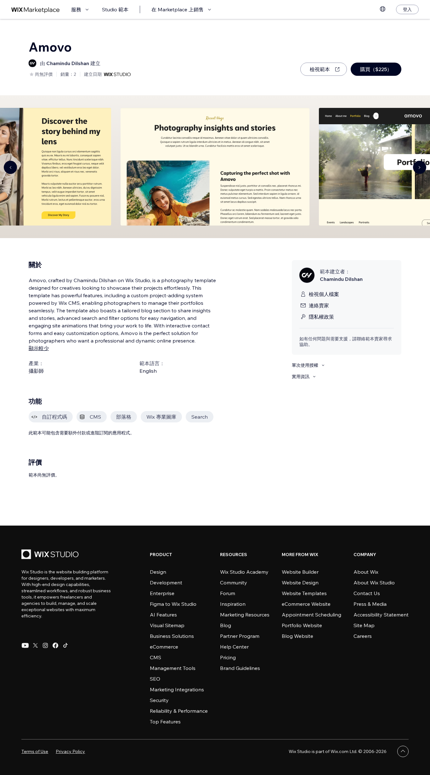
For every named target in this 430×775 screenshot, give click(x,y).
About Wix (366, 572)
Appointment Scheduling (311, 614)
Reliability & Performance (179, 711)
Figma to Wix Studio (173, 604)
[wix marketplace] (35, 9)
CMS (155, 657)
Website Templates (304, 593)
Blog (225, 625)
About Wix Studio (374, 582)
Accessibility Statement (381, 614)
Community (233, 582)
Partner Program (239, 636)
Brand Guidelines (240, 668)
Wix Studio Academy (244, 572)
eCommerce (164, 647)
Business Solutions (172, 636)
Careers (363, 636)
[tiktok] (65, 645)
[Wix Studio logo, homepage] (51, 554)
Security (159, 700)
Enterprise (162, 593)
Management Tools (172, 668)
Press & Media (370, 604)
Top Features (165, 721)
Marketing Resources (244, 614)
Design (158, 572)
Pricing (228, 657)
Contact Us (367, 593)
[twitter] (35, 645)
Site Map (364, 625)
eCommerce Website (306, 604)
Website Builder (300, 572)
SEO (155, 679)
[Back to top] (403, 751)
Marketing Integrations (177, 689)
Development (166, 582)
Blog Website (297, 636)
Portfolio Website (302, 625)
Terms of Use (34, 751)
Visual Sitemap (167, 625)
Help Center (234, 647)
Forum (227, 593)
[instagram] (45, 645)
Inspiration (233, 604)
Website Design (300, 582)
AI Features (163, 614)
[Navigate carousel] (10, 167)
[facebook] (55, 645)
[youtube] (25, 645)
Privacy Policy (70, 751)
